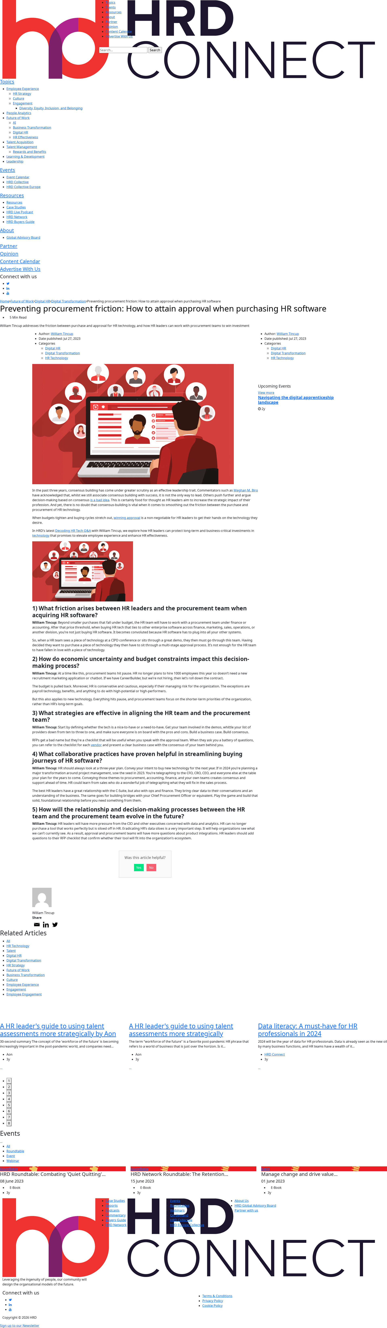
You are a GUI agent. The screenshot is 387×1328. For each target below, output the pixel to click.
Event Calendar (17, 177)
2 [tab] (9, 1087)
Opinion (112, 26)
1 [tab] (9, 1081)
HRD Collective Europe (23, 187)
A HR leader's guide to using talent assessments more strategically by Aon (58, 1030)
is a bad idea (99, 500)
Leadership (14, 161)
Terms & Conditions (217, 1296)
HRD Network (16, 217)
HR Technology (56, 358)
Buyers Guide (116, 1220)
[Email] (36, 924)
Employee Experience (22, 89)
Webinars (177, 1210)
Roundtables (179, 1205)
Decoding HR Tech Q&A (73, 530)
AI (14, 122)
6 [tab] (9, 1111)
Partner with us (246, 1210)
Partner (111, 22)
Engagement (22, 103)
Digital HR (20, 132)
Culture (18, 98)
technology (40, 535)
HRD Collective (17, 182)
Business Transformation (32, 127)
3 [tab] (9, 1093)
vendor (96, 745)
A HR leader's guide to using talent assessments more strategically (181, 1030)
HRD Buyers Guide (20, 222)
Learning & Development (25, 156)
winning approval (127, 518)
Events (111, 7)
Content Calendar (119, 31)
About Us (242, 1200)
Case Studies (16, 207)
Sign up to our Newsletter (19, 1325)
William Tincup (62, 333)
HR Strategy (22, 93)
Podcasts (113, 1210)
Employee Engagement (24, 994)
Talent (11, 950)
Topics (110, 2)
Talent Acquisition (19, 142)
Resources (114, 12)
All (8, 941)
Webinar (12, 1161)
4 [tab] (9, 1099)
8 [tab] (9, 1123)
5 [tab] (9, 1105)
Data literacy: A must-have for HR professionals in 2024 (307, 1030)
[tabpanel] (64, 1039)
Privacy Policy (212, 1301)
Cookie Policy (212, 1305)
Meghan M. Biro (246, 490)
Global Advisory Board (23, 237)
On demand (179, 1215)
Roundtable (15, 1151)
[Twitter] (54, 924)
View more (266, 392)
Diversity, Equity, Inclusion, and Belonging (51, 108)
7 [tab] (9, 1117)
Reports (112, 1205)
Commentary (116, 1215)
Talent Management (21, 147)
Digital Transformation (62, 353)
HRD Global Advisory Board (255, 1205)
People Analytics (18, 113)
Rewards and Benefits (29, 152)
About (110, 17)
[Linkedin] (45, 924)
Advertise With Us (119, 36)
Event (10, 1156)
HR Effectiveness (25, 137)
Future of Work (18, 118)
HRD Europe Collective (187, 1225)
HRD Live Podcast (19, 212)
